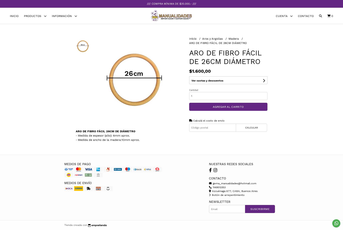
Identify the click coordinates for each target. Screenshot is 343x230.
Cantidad (193, 90)
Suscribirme (260, 209)
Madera (234, 38)
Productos (33, 16)
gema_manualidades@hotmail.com (234, 183)
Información (62, 16)
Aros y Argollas (213, 38)
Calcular (251, 127)
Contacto (306, 16)
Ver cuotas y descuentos (207, 80)
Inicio (14, 16)
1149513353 (219, 187)
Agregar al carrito (228, 106)
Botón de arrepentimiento (228, 195)
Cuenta (282, 16)
